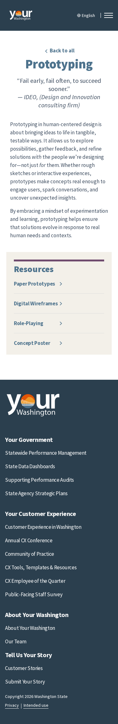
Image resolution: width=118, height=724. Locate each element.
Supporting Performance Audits (39, 479)
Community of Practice (29, 553)
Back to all (62, 50)
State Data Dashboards (30, 466)
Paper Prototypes (34, 283)
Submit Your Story (25, 681)
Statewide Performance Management (46, 452)
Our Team (15, 641)
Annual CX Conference (28, 540)
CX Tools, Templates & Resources (40, 567)
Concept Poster (32, 343)
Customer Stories (24, 668)
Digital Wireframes (36, 303)
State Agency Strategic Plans (36, 493)
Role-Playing (28, 323)
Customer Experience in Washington (43, 526)
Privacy (12, 705)
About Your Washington (30, 628)
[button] (108, 15)
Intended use (36, 705)
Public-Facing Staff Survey (33, 594)
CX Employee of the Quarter (35, 580)
